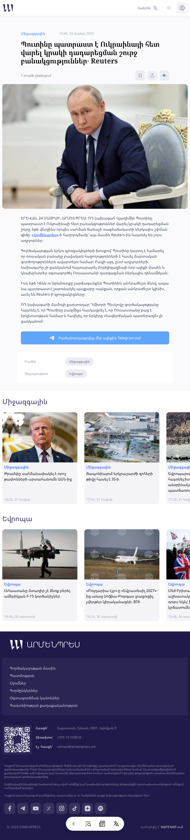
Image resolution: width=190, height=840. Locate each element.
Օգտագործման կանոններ (35, 697)
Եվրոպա (76, 373)
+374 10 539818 (69, 737)
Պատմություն (22, 675)
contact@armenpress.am (76, 746)
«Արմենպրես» (45, 234)
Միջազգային (79, 361)
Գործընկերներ (24, 690)
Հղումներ (18, 683)
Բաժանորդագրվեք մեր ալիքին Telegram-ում (99, 337)
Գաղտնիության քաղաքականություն (44, 705)
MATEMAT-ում (172, 827)
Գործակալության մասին (33, 668)
